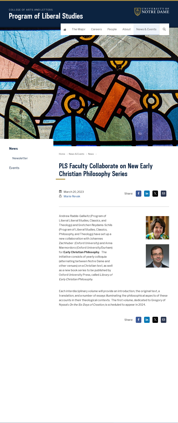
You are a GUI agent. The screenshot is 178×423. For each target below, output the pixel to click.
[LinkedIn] (147, 194)
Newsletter (20, 158)
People (112, 29)
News (91, 154)
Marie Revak (72, 196)
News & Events (146, 29)
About (126, 29)
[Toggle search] (164, 29)
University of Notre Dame (151, 12)
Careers (96, 29)
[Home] (65, 29)
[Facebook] (138, 194)
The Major (79, 29)
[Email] (163, 194)
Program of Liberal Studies (46, 16)
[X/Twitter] (155, 194)
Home (62, 154)
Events (14, 168)
